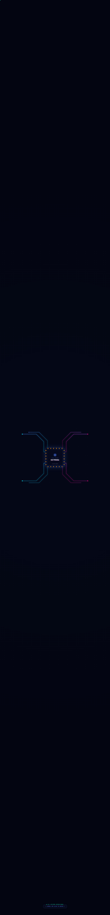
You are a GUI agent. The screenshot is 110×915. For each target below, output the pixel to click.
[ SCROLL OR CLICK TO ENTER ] (55, 906)
